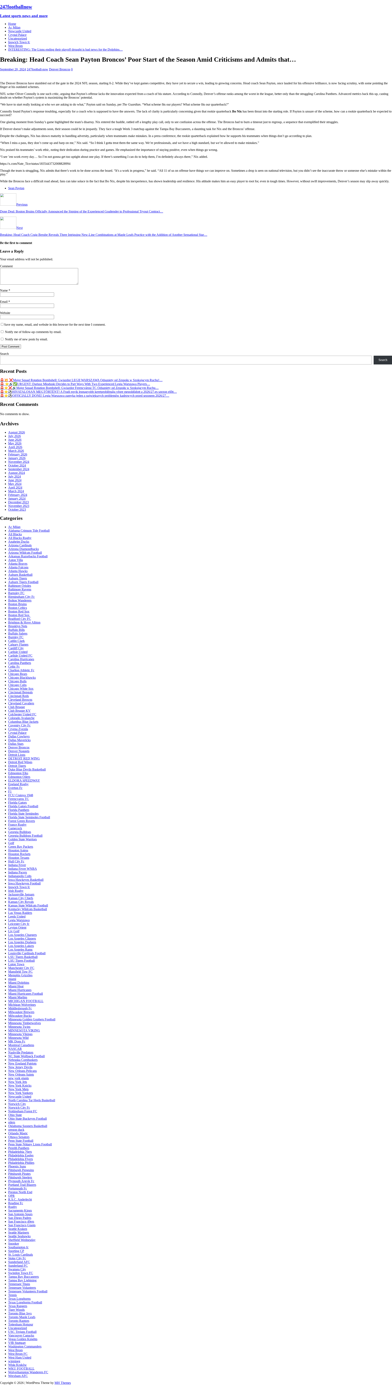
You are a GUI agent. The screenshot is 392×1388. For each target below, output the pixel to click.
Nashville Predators (20, 1052)
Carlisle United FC (20, 655)
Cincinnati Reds (18, 696)
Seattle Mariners (18, 1232)
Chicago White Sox (20, 688)
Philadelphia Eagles (20, 1155)
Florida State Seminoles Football (29, 817)
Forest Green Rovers (21, 821)
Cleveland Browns (20, 699)
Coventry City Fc (19, 725)
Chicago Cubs (17, 685)
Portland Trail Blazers (22, 1184)
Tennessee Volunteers (22, 1287)
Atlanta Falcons (18, 567)
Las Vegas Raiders (20, 913)
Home (12, 24)
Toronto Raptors (18, 1320)
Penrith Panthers (18, 1148)
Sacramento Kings (20, 1210)
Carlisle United (18, 652)
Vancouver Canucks (21, 1335)
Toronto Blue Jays (20, 1313)
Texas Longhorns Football (25, 1302)
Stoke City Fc (17, 1258)
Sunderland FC (18, 1265)
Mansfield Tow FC (20, 971)
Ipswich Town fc (19, 42)
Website (5, 313)
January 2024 (17, 498)
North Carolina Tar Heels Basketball (31, 1100)
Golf (11, 843)
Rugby (12, 1207)
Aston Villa (15, 560)
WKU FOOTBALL (21, 1368)
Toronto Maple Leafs (21, 1317)
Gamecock (15, 828)
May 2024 (14, 484)
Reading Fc (15, 1203)
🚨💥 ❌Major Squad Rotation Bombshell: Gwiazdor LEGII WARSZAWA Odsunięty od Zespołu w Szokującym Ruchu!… (81, 380)
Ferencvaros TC (18, 799)
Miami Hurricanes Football (25, 993)
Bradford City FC (19, 618)
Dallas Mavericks (19, 740)
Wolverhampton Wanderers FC (28, 1372)
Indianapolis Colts (19, 876)
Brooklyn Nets (17, 626)
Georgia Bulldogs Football (25, 835)
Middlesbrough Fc (20, 1008)
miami (12, 979)
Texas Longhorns (19, 1298)
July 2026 (14, 436)
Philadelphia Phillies (21, 1162)
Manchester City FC (21, 968)
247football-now (37, 69)
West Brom (15, 46)
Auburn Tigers (17, 578)
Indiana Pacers (17, 872)
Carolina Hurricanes (21, 659)
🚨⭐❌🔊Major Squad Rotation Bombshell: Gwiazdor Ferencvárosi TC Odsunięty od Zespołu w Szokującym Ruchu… (79, 388)
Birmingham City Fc (21, 596)
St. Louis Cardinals (20, 1254)
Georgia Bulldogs (19, 832)
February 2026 (17, 454)
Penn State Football (20, 1140)
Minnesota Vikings (20, 1034)
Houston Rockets (19, 854)
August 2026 (16, 432)
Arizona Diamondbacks (23, 549)
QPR (11, 1196)
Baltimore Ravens (19, 589)
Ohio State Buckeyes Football (27, 1118)
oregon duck (16, 1129)
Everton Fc (15, 788)
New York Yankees (20, 1093)
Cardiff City (16, 648)
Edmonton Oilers (19, 777)
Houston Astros (18, 850)
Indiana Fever (17, 865)
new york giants (18, 1078)
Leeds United (17, 916)
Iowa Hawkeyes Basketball (25, 879)
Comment (6, 266)
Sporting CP (16, 1251)
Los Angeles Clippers (22, 938)
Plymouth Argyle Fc (21, 1181)
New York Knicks (19, 1085)
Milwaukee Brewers (21, 1012)
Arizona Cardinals (20, 545)
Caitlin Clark (16, 641)
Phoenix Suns (17, 1166)
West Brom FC (18, 1354)
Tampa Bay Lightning (22, 1280)
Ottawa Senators (18, 1137)
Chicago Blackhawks (22, 677)
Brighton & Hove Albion (24, 622)
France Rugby (17, 824)
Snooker (13, 1243)
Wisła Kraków (17, 1365)
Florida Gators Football (23, 806)
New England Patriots (22, 1063)
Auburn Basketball (20, 574)
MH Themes (63, 1383)
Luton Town (16, 964)
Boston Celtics (17, 607)
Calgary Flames (18, 644)
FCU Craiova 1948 (20, 795)
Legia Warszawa (19, 920)
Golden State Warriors (22, 839)
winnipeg (14, 1361)
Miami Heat (15, 986)
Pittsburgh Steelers (20, 1177)
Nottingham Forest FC (22, 1111)
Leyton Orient (17, 927)
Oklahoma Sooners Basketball (27, 1126)
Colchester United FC (22, 714)
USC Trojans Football (22, 1331)
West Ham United (19, 1357)
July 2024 (14, 476)
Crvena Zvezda (18, 729)
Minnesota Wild (18, 1037)
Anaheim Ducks (18, 541)
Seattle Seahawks (19, 1236)
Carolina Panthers (19, 663)
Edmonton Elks (18, 773)
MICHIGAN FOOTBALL (25, 1001)
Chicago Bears (17, 674)
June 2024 (14, 480)
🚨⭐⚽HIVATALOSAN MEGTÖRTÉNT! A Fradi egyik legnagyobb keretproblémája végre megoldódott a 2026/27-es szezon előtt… (88, 391)
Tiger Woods (16, 1309)
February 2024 (17, 495)
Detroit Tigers (17, 766)
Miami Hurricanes (19, 990)
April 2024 (15, 487)
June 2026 (14, 439)
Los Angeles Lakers (21, 946)
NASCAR (15, 1048)
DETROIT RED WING (24, 758)
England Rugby (18, 784)
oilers (11, 1122)
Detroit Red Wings (20, 762)
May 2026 (14, 443)
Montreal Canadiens (21, 1045)
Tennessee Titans (19, 1284)
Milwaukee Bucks (20, 1015)
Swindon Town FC (20, 1273)
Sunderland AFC (19, 1262)
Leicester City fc (18, 924)
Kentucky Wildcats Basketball (27, 909)
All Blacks (15, 534)
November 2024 (18, 461)
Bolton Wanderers (19, 600)
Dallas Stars (15, 743)
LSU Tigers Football (21, 960)
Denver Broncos (59, 69)
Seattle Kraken (17, 1229)
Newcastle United (19, 31)
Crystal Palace (17, 35)
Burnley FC (15, 637)
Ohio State (15, 1115)
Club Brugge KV (19, 710)
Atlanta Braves (17, 563)
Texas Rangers (17, 1306)
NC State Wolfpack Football (26, 1056)
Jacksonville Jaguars (21, 894)
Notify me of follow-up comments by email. (33, 332)
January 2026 (17, 458)
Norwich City (17, 1104)
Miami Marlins (17, 997)
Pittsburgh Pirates (19, 1173)
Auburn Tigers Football (23, 582)
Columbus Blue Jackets (23, 721)
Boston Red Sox (18, 611)
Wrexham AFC (18, 1376)
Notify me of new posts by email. (26, 339)
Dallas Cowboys (19, 736)
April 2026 (15, 447)
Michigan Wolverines (22, 1004)
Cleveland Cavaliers (21, 703)
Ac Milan (14, 27)
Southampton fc (18, 1247)
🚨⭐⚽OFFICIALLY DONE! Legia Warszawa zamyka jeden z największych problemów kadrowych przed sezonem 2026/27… (84, 395)
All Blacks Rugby (19, 538)
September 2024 (18, 469)
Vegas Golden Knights (22, 1339)
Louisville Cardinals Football (27, 953)
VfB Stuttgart (17, 1343)
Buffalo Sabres (17, 633)
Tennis (12, 1295)
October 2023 (17, 509)
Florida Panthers (18, 810)
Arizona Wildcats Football (25, 552)
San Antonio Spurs (20, 1214)
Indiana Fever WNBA (22, 868)
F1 (10, 791)
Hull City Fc (16, 861)
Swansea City (17, 1269)
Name (4, 290)
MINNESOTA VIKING (24, 1030)
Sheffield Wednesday (22, 1240)
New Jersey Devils (20, 1067)
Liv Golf (13, 931)
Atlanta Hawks (18, 571)
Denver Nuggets (18, 751)
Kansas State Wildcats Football (28, 905)
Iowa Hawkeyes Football (24, 883)
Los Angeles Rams (20, 949)
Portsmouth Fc (17, 1188)
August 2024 (16, 473)
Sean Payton (16, 188)
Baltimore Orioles (19, 585)
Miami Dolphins (18, 982)
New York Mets (18, 1089)
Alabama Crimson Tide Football (29, 530)
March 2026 (16, 450)
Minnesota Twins (19, 1026)
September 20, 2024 (13, 69)
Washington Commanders (24, 1346)
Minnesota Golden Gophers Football (31, 1019)
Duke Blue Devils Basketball (27, 769)
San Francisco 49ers (21, 1221)
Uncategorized (17, 38)
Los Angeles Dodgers (22, 942)
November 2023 (18, 506)
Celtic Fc (14, 666)
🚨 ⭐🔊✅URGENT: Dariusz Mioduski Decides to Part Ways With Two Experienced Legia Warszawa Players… (75, 384)
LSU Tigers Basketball (23, 957)
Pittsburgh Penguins (21, 1170)
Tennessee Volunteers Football (27, 1291)
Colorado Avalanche (21, 718)
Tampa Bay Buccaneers (23, 1276)
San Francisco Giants (22, 1225)
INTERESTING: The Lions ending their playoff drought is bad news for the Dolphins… (65, 49)
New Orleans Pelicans (22, 1071)
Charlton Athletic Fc (21, 670)
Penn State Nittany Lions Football (30, 1144)
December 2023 (18, 502)
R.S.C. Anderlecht (20, 1199)
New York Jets (17, 1082)
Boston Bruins (17, 604)
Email (4, 301)
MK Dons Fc (16, 1041)
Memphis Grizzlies (20, 975)
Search (4, 353)
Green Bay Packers (20, 846)
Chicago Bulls (17, 681)
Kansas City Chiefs (20, 898)
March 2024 (16, 491)
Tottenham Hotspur (20, 1324)
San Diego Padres (19, 1218)
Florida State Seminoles (23, 813)
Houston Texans (18, 857)
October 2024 (17, 465)
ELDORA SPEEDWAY (24, 780)
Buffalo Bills (16, 630)
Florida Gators (17, 802)
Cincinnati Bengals (20, 692)
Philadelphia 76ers (20, 1151)
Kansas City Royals (21, 901)
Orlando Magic (18, 1133)
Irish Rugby (15, 890)
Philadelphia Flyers (20, 1159)
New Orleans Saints (21, 1074)
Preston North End (20, 1192)
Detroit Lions (16, 754)
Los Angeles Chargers (22, 935)
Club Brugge (16, 707)
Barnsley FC (16, 593)
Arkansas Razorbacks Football (28, 556)
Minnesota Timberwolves (24, 1023)
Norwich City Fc (19, 1107)
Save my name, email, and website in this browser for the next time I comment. (55, 324)
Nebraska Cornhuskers (23, 1060)
